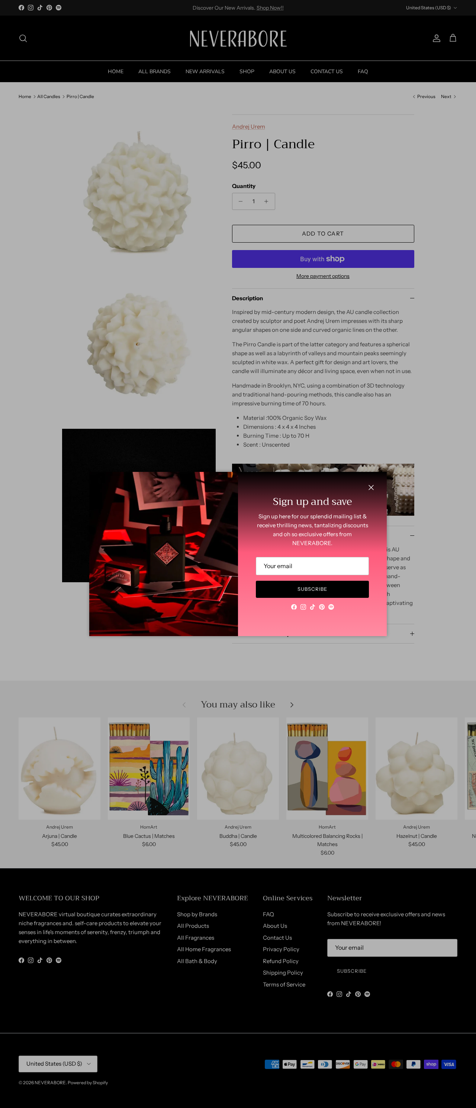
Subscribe (312, 589)
